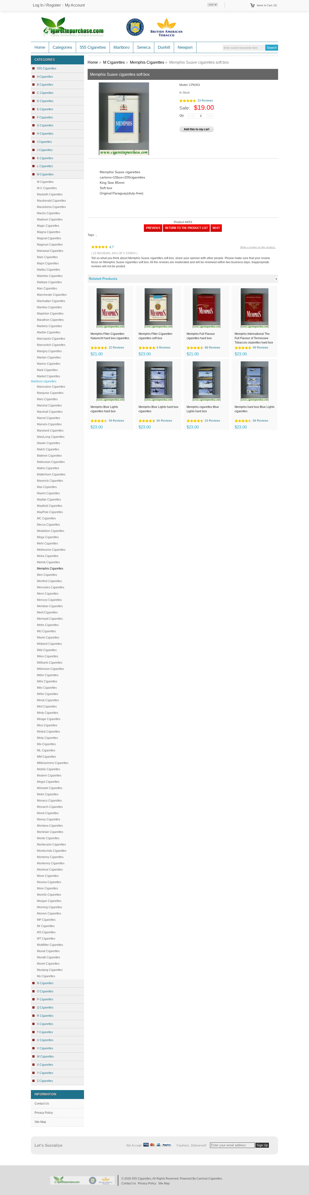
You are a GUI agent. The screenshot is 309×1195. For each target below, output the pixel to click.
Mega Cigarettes (48, 537)
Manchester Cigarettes (52, 294)
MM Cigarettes (46, 756)
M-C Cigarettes (47, 188)
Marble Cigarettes (48, 332)
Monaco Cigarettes (49, 800)
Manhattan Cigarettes (51, 301)
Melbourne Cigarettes (51, 549)
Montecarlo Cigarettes (51, 844)
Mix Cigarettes (46, 744)
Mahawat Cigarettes (50, 251)
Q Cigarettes (45, 1007)
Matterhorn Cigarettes (51, 474)
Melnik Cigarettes (48, 562)
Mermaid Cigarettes (50, 618)
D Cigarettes (45, 101)
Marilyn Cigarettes (49, 357)
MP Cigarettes (46, 919)
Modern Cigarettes (49, 775)
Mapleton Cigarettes (50, 313)
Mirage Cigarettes (48, 719)
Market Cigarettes (48, 376)
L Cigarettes (45, 166)
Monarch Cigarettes (50, 807)
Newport (185, 47)
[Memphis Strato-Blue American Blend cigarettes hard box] (153, 231)
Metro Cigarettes (48, 625)
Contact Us (42, 1103)
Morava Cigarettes (49, 882)
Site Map (40, 1122)
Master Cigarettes (48, 443)
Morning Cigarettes (49, 907)
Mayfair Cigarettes (49, 499)
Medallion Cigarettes (50, 531)
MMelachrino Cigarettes (52, 763)
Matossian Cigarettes (51, 462)
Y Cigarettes (45, 1073)
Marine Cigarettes (48, 363)
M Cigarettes (45, 182)
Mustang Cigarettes (50, 970)
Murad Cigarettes (48, 951)
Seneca (143, 47)
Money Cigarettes (48, 819)
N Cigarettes (45, 983)
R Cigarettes (45, 1015)
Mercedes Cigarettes (50, 587)
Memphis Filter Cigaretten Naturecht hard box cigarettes (110, 336)
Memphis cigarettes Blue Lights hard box (203, 409)
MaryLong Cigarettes (50, 437)
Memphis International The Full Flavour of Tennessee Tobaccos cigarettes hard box (254, 338)
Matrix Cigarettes (48, 468)
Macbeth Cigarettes (50, 194)
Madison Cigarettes (50, 219)
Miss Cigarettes (47, 725)
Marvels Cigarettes (49, 424)
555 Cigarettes (93, 47)
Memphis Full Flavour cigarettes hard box (201, 336)
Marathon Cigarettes (50, 320)
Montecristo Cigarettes (51, 850)
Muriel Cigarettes (48, 963)
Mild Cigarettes (47, 650)
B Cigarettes (45, 84)
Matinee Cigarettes (49, 455)
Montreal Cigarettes (50, 869)
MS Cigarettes (46, 932)
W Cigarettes (45, 1056)
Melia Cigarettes (47, 556)
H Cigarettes (45, 133)
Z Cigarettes (45, 1081)
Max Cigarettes (47, 487)
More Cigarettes (47, 888)
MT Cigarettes (46, 938)
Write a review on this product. (258, 247)
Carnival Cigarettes (209, 1178)
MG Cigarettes (46, 631)
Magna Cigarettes (48, 232)
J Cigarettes (45, 150)
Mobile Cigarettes (48, 769)
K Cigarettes (45, 158)
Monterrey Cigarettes (50, 863)
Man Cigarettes (47, 288)
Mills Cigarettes (47, 681)
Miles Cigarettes (47, 656)
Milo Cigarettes (47, 687)
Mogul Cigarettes (48, 781)
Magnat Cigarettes (49, 238)
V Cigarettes (45, 1048)
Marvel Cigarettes (48, 418)
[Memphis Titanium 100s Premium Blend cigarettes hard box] (216, 231)
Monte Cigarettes (48, 838)
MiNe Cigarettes (47, 694)
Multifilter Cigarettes (50, 945)
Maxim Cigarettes (48, 493)
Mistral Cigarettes (48, 731)
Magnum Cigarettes (50, 244)
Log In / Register (47, 5)
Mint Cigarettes (47, 706)
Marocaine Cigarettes (51, 386)
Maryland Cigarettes (50, 430)
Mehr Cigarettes (47, 543)
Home (40, 47)
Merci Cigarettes (47, 593)
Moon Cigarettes (48, 876)
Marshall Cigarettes (50, 411)
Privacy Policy (44, 1112)
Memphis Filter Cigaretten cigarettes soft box (155, 336)
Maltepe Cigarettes (49, 282)
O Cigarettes (45, 991)
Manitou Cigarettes (49, 307)
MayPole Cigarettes (50, 512)
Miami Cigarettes (48, 637)
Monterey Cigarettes (50, 857)
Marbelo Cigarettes (49, 326)
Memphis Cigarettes (147, 62)
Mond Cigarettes (48, 813)
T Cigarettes (45, 1032)
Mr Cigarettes (46, 926)
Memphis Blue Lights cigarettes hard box (104, 409)
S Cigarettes (45, 1024)
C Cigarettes (45, 93)
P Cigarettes (45, 999)
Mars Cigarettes (47, 399)
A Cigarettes (45, 76)
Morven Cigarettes (49, 913)
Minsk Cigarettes (48, 700)
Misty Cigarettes (47, 738)
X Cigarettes (45, 1064)
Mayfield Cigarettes (49, 506)
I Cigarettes (44, 142)
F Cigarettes (45, 117)
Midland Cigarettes (49, 644)
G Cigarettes (45, 125)
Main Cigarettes (47, 257)
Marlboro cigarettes (43, 381)
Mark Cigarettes (47, 370)
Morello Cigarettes (49, 894)
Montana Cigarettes (50, 825)
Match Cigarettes (48, 449)
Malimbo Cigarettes (50, 276)
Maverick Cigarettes (50, 480)
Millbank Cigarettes (49, 662)
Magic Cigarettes (48, 225)
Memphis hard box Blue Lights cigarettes (254, 409)
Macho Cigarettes (48, 213)
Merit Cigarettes (47, 612)
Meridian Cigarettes (50, 606)
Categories (62, 47)
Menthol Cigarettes (49, 581)
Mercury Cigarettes (49, 600)
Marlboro (121, 47)
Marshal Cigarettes (49, 405)
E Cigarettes (45, 109)
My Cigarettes (46, 976)
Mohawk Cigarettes (49, 788)
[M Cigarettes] (186, 231)
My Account (75, 5)
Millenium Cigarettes (50, 669)
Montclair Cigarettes (50, 832)
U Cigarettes (45, 1040)
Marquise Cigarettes (50, 393)
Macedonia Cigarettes (51, 207)
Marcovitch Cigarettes (51, 345)
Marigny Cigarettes (49, 351)
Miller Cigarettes (47, 675)
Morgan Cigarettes (49, 901)
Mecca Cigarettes (48, 524)
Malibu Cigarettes (48, 269)
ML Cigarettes (46, 750)
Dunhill (164, 47)
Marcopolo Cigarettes (51, 338)
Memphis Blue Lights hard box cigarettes (158, 409)
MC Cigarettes (46, 518)
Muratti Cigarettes (48, 957)
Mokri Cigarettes (47, 794)
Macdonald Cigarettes (51, 200)
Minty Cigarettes (47, 712)
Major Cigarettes (48, 263)
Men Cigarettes (47, 575)
